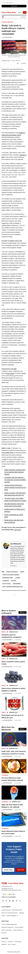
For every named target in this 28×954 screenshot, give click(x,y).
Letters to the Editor (7, 930)
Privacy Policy (17, 941)
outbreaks (5, 775)
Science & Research (7, 22)
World (22, 572)
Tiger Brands (17, 583)
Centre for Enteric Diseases (10, 574)
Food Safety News (15, 952)
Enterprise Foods (7, 577)
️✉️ (4, 894)
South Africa (6, 583)
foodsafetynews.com (7, 886)
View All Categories (11, 915)
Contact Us (10, 941)
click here (17, 529)
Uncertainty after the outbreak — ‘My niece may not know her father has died (15, 480)
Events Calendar (19, 927)
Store (9, 944)
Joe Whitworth (7, 37)
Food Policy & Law (6, 910)
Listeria (17, 577)
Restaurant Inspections (8, 927)
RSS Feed (4, 933)
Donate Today (8, 870)
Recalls (3, 915)
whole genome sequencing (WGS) (12, 586)
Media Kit (4, 944)
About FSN (20, 870)
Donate (13, 944)
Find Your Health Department (9, 924)
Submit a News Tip (18, 930)
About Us (4, 941)
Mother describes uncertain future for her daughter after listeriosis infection (14, 472)
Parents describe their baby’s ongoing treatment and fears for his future (15, 487)
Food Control (10, 373)
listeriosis (5, 580)
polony (13, 580)
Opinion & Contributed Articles (10, 913)
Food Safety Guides (17, 910)
